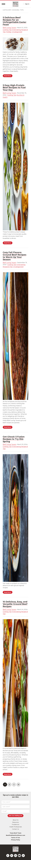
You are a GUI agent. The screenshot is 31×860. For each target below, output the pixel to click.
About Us (15, 820)
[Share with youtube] (19, 855)
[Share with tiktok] (23, 855)
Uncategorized (17, 32)
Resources (15, 822)
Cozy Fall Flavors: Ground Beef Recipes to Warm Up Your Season (14, 256)
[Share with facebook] (7, 855)
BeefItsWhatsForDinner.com (15, 835)
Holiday (8, 32)
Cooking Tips (7, 30)
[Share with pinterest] (11, 855)
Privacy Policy (15, 840)
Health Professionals (15, 827)
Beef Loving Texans (9, 27)
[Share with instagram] (15, 855)
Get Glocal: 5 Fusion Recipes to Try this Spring (14, 439)
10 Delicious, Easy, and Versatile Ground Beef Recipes (15, 604)
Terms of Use (15, 837)
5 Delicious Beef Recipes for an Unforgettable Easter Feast (14, 21)
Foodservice (15, 824)
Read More (7, 76)
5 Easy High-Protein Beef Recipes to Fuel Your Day (14, 87)
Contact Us (15, 829)
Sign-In (27, 4)
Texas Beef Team (15, 833)
